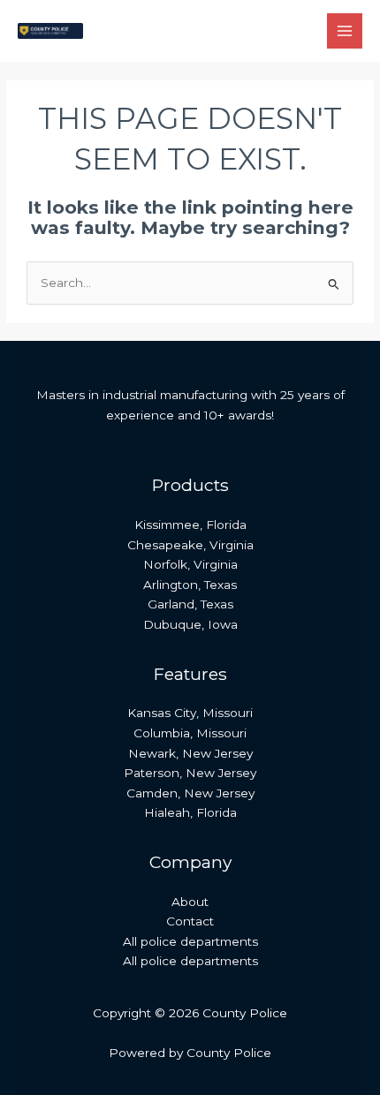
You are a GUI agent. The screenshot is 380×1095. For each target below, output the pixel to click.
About (190, 902)
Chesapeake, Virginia (190, 545)
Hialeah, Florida (190, 812)
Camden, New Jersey (190, 793)
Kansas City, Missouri (190, 713)
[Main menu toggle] (345, 31)
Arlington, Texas (190, 585)
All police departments (190, 941)
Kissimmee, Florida (190, 524)
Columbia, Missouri (190, 733)
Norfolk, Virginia (190, 564)
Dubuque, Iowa (190, 624)
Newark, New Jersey (190, 753)
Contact (190, 921)
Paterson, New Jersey (190, 773)
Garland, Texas (190, 604)
